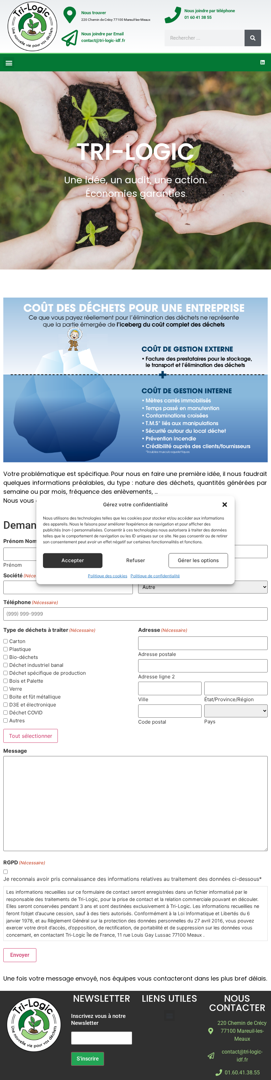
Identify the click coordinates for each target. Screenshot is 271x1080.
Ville (143, 699)
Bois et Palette (26, 680)
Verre (15, 688)
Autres (17, 720)
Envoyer (19, 955)
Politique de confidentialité (155, 575)
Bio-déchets (23, 657)
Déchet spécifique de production (47, 672)
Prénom (12, 564)
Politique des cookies (107, 575)
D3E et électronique (32, 704)
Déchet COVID (26, 712)
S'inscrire (88, 1059)
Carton (17, 641)
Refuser (135, 560)
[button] (224, 504)
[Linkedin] (263, 62)
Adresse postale (157, 654)
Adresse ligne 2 (156, 676)
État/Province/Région (229, 699)
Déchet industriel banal (36, 665)
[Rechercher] (253, 38)
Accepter (72, 560)
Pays (209, 721)
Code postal (152, 721)
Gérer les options (198, 560)
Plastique (20, 649)
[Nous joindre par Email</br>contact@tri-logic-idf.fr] (69, 38)
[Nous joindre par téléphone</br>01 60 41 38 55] (173, 15)
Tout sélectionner (30, 736)
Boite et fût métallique (35, 696)
